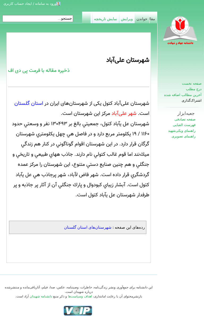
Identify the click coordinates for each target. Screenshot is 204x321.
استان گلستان (28, 103)
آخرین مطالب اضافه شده (183, 95)
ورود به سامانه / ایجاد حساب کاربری (29, 4)
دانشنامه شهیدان (41, 296)
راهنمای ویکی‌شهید (182, 131)
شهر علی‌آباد (124, 114)
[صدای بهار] (77, 311)
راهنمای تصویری (184, 136)
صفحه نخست (192, 83)
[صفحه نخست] (180, 33)
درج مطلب (194, 89)
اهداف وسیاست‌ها (80, 296)
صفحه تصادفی (185, 119)
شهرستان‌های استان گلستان (88, 227)
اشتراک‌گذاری (192, 100)
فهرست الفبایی (184, 125)
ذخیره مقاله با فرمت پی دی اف (39, 71)
